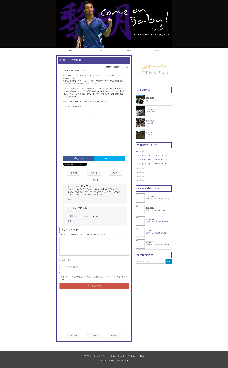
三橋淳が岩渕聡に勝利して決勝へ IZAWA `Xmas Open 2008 (159, 232)
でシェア (79, 159)
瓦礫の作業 (150, 122)
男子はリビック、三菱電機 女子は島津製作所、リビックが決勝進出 (159, 198)
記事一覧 (94, 173)
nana (70, 208)
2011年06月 (142, 155)
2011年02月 (142, 164)
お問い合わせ (131, 356)
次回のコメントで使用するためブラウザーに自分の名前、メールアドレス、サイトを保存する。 (93, 278)
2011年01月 (159, 164)
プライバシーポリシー (101, 356)
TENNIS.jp (87, 356)
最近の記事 (145, 90)
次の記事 (114, 173)
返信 (69, 199)
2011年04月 (142, 160)
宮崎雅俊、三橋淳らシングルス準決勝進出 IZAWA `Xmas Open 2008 (159, 243)
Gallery (128, 50)
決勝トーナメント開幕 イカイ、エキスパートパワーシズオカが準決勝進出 (159, 209)
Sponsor (157, 50)
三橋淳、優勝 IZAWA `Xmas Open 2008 (159, 220)
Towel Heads (150, 111)
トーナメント (125, 67)
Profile (100, 50)
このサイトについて (117, 356)
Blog (70, 50)
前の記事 (73, 173)
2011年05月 (159, 155)
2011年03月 (159, 160)
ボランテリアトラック (153, 99)
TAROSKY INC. (109, 361)
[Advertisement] (94, 136)
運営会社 (141, 356)
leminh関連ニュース (149, 188)
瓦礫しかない (150, 133)
